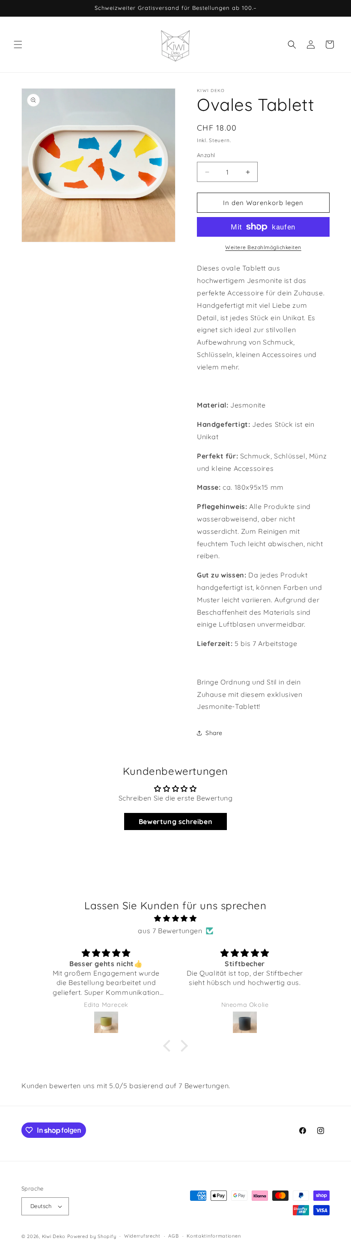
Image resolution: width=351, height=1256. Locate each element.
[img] (175, 918)
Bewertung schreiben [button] (175, 821)
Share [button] (214, 733)
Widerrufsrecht (142, 1236)
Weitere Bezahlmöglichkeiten (263, 247)
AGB (173, 1236)
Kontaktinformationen (214, 1236)
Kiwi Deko (53, 1236)
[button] (18, 44)
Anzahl (206, 155)
